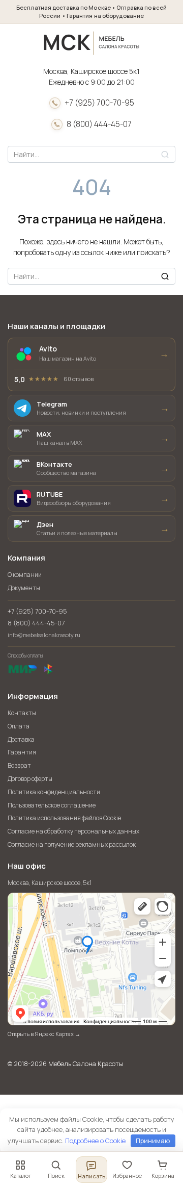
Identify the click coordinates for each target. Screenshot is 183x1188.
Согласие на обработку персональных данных (73, 831)
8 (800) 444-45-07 (99, 124)
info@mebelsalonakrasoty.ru (44, 635)
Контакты (22, 713)
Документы (24, 588)
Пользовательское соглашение (52, 805)
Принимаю (153, 1140)
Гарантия (22, 752)
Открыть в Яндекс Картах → (44, 1034)
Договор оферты (30, 778)
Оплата (18, 726)
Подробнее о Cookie (95, 1140)
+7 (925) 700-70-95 (99, 102)
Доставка (21, 739)
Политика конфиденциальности (54, 792)
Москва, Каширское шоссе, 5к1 (50, 883)
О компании (25, 574)
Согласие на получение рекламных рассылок (72, 844)
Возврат (19, 765)
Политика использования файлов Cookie (64, 818)
